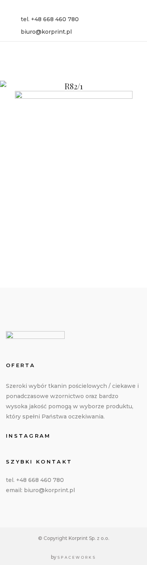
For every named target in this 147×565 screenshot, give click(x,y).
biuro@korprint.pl (46, 31)
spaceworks (77, 557)
